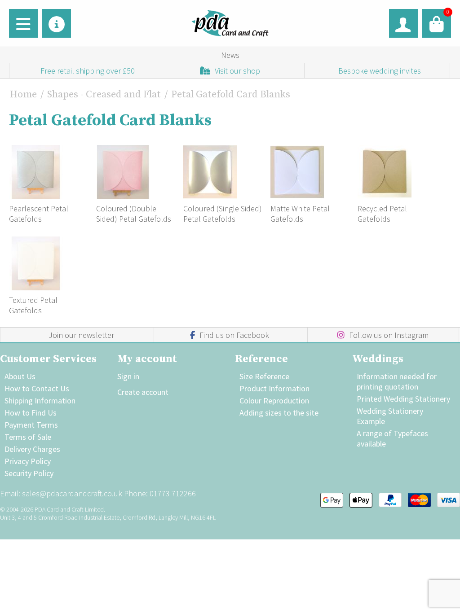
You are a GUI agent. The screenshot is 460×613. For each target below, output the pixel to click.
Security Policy (28, 473)
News (230, 55)
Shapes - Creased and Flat (104, 94)
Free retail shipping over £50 (87, 71)
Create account (142, 392)
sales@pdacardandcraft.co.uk (72, 493)
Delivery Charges (32, 449)
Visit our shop (237, 71)
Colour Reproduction (274, 400)
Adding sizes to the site (278, 412)
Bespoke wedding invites (379, 71)
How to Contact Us (36, 388)
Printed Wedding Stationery (403, 399)
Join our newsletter (81, 335)
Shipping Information (39, 400)
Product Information (274, 388)
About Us (19, 376)
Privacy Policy (27, 461)
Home (23, 94)
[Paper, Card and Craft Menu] (23, 23)
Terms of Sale (27, 437)
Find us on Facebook (234, 335)
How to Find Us (30, 412)
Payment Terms (31, 425)
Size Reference (264, 376)
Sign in (128, 376)
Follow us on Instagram (389, 335)
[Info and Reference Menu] (56, 23)
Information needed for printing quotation (397, 381)
